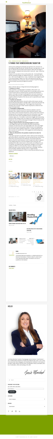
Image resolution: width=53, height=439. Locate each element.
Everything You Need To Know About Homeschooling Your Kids (38, 181)
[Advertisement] (29, 424)
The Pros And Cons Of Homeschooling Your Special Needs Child (26, 181)
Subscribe (12, 391)
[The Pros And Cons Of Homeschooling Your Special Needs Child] (26, 176)
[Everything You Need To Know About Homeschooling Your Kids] (38, 176)
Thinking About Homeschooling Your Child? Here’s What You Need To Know (14, 181)
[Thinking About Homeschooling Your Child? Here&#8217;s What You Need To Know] (14, 176)
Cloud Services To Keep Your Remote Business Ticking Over (30, 242)
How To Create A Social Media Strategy (22, 241)
